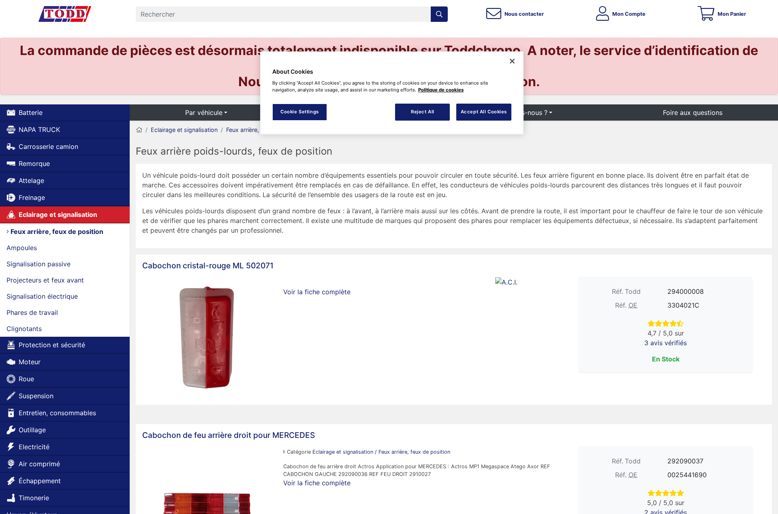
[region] (392, 92)
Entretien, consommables (57, 413)
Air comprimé (39, 464)
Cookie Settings (299, 112)
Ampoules (21, 248)
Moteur (30, 362)
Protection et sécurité (52, 345)
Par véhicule (203, 112)
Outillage (32, 430)
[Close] (512, 61)
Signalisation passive (38, 264)
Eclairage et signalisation (58, 214)
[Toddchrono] (64, 14)
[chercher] (439, 14)
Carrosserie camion (48, 146)
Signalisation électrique (42, 296)
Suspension (36, 396)
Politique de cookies (441, 90)
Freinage (32, 197)
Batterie (31, 112)
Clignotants (24, 329)
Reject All (422, 112)
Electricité (34, 447)
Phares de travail (32, 312)
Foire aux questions (692, 112)
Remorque (34, 163)
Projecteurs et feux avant (45, 280)
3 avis (665, 343)
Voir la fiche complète (317, 292)
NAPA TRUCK (39, 129)
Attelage (31, 180)
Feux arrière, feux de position (56, 231)
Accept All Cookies (484, 112)
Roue (26, 379)
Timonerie (34, 498)
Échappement (40, 481)
